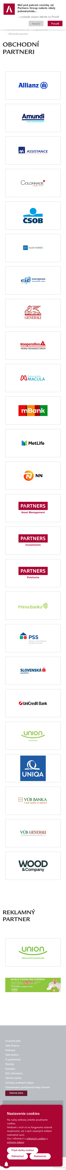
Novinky (9, 1064)
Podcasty (10, 1050)
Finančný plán (13, 1041)
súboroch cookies (36, 1139)
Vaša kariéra (11, 1055)
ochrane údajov (15, 1142)
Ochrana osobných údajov (19, 1083)
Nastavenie (40, 1156)
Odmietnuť (17, 1156)
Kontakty (10, 1069)
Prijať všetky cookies (22, 1150)
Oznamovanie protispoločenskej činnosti (27, 1087)
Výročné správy (13, 1078)
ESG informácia (14, 1073)
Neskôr (36, 23)
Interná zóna (16, 1093)
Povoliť (55, 23)
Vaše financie (12, 1046)
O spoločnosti (13, 1060)
